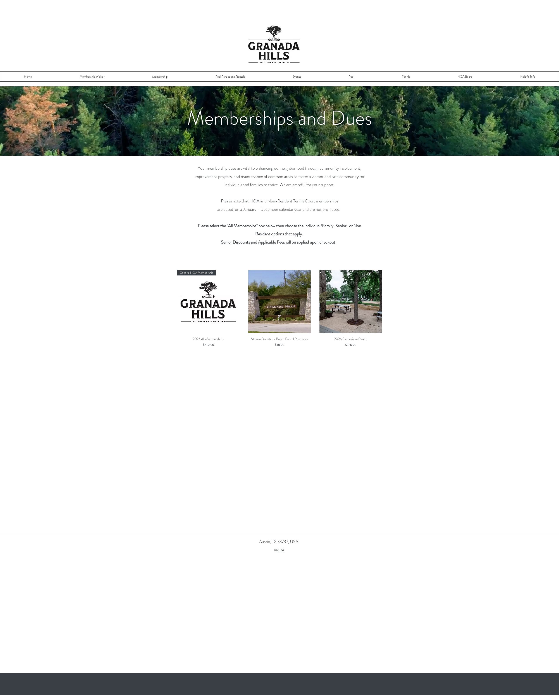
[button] (92, 76)
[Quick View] (279, 301)
